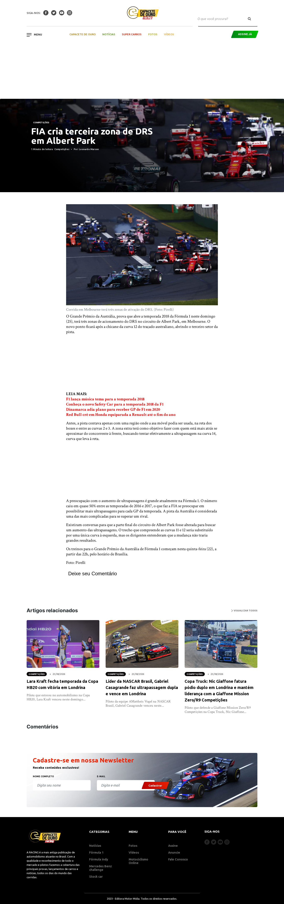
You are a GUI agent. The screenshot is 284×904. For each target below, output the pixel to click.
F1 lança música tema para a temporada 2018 (105, 399)
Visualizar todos (245, 610)
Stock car (96, 876)
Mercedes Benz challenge (100, 867)
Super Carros (132, 34)
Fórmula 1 (96, 852)
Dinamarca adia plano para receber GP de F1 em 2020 (113, 409)
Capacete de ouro (82, 34)
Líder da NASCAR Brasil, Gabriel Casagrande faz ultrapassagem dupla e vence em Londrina (142, 687)
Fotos (152, 34)
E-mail (101, 776)
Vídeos (169, 34)
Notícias (108, 34)
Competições (41, 122)
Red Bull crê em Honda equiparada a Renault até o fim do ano (120, 414)
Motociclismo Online (138, 861)
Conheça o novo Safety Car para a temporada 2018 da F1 (114, 404)
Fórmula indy (98, 859)
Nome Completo (43, 776)
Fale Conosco (178, 859)
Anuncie (174, 852)
